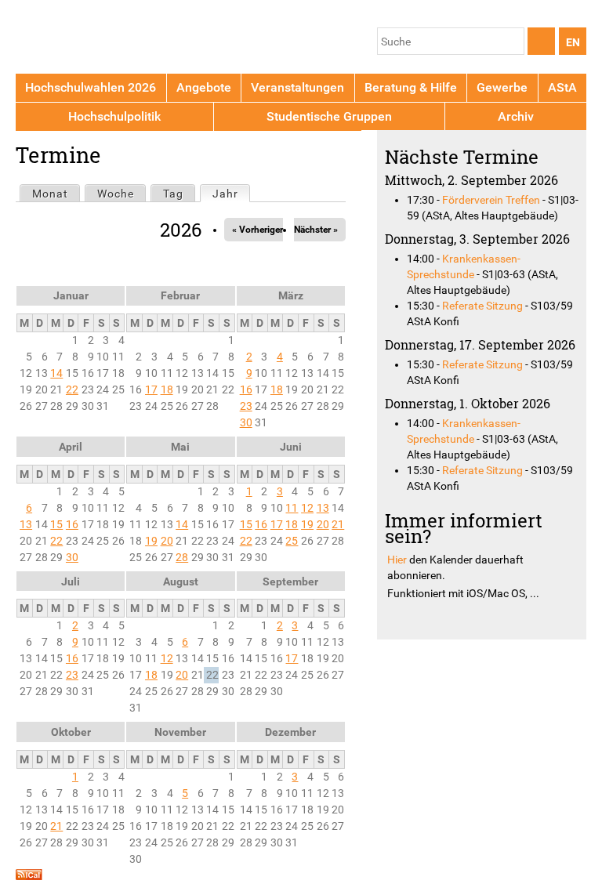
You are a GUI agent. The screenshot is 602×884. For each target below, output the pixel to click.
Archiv (516, 116)
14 (56, 373)
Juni (291, 446)
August (180, 581)
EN (573, 42)
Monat (50, 193)
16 (246, 389)
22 (72, 389)
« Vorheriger (257, 229)
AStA (562, 87)
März (290, 295)
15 (56, 524)
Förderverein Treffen (491, 200)
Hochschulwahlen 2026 (90, 87)
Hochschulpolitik (114, 116)
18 (167, 389)
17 (151, 389)
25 (291, 540)
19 (151, 540)
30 (246, 422)
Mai (180, 446)
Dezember (290, 732)
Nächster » (316, 229)
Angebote (203, 87)
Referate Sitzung (482, 305)
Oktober (71, 732)
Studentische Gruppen (329, 116)
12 (307, 508)
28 (182, 557)
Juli (70, 581)
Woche (115, 193)
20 (167, 540)
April (70, 446)
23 (246, 406)
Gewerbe (502, 87)
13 (26, 524)
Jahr (230, 193)
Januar (71, 295)
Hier (397, 559)
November (180, 732)
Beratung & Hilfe (410, 87)
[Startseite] (88, 39)
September (290, 581)
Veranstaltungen (297, 87)
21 (338, 524)
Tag (173, 193)
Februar (180, 295)
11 (291, 508)
